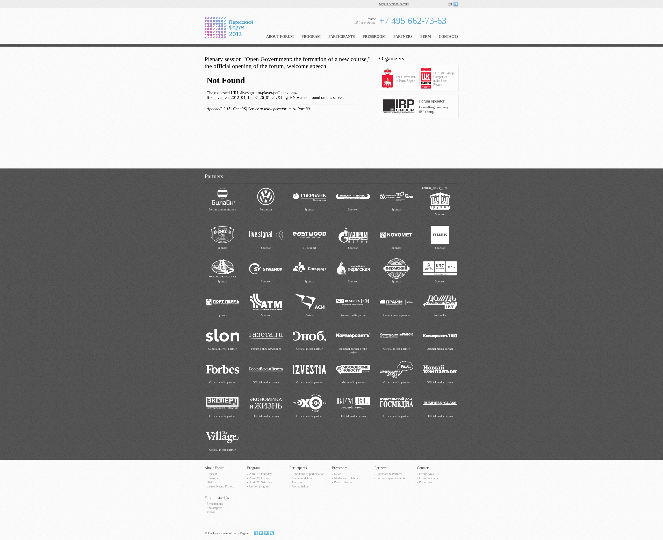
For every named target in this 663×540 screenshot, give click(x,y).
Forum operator (428, 478)
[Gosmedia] (396, 403)
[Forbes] (222, 369)
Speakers (212, 478)
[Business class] (440, 403)
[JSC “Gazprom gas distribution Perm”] (353, 234)
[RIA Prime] (396, 302)
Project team (426, 482)
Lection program (259, 486)
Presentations (215, 504)
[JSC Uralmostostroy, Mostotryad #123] (222, 268)
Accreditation (300, 486)
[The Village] (222, 436)
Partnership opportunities (392, 478)
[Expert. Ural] (222, 403)
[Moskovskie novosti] (353, 369)
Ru (450, 4)
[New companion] (440, 369)
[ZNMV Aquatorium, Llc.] (222, 234)
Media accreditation (346, 478)
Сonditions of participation (308, 474)
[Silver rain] (396, 369)
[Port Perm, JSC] (222, 302)
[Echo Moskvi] (309, 403)
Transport (298, 482)
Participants (341, 37)
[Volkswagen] (266, 196)
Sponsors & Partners (389, 474)
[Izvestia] (309, 369)
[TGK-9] (440, 268)
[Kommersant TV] (440, 335)
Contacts (448, 37)
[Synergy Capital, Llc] (266, 268)
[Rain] (440, 302)
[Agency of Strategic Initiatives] (309, 302)
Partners (403, 37)
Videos (211, 512)
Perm (425, 37)
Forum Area (426, 474)
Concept (212, 474)
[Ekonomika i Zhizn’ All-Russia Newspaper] (266, 403)
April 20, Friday (259, 478)
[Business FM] (353, 302)
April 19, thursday (260, 474)
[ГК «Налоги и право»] (353, 196)
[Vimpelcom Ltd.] (222, 196)
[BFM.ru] (353, 403)
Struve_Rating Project (220, 486)
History (211, 482)
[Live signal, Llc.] (266, 234)
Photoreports (214, 508)
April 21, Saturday (260, 482)
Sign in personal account (394, 4)
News (337, 474)
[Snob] (309, 335)
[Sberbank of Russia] (309, 196)
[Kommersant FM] (396, 335)
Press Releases (343, 482)
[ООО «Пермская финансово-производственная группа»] (440, 201)
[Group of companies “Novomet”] (396, 234)
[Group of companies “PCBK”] (440, 234)
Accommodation (302, 478)
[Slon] (222, 335)
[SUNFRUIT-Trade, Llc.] (309, 268)
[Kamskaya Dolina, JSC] (396, 196)
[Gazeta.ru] (266, 335)
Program (311, 37)
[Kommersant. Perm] (353, 335)
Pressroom (374, 37)
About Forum (280, 37)
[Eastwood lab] (309, 234)
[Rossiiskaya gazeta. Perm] (266, 369)
